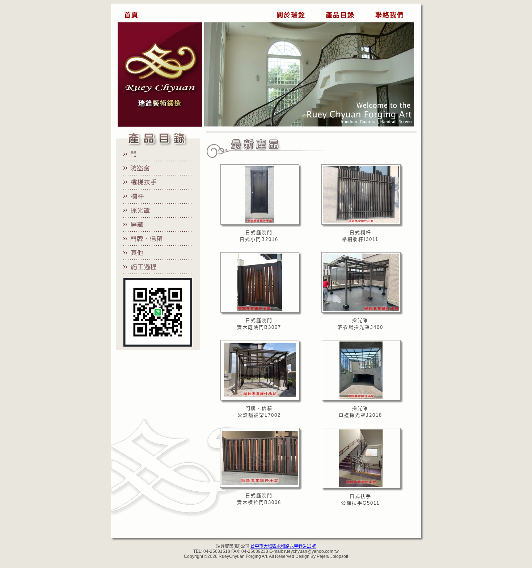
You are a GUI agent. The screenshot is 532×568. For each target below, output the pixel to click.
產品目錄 (340, 15)
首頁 (131, 15)
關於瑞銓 (290, 15)
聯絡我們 (389, 15)
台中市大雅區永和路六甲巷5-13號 (283, 546)
